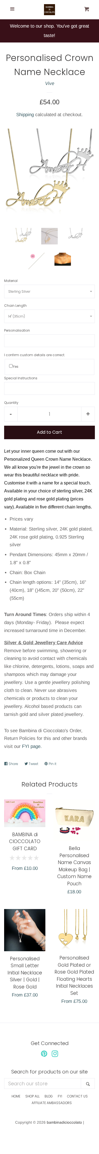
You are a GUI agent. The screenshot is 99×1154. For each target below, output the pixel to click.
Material (11, 280)
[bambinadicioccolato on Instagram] (55, 1054)
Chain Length (15, 305)
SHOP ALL (32, 1096)
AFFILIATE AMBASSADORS (52, 1102)
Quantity (11, 402)
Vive (49, 83)
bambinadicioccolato (64, 1122)
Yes (15, 366)
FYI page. (32, 746)
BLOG (49, 1096)
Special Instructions (20, 378)
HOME (16, 1096)
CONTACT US (77, 1096)
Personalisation (17, 330)
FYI (60, 1096)
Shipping (25, 114)
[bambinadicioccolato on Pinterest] (44, 1054)
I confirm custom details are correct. (34, 355)
